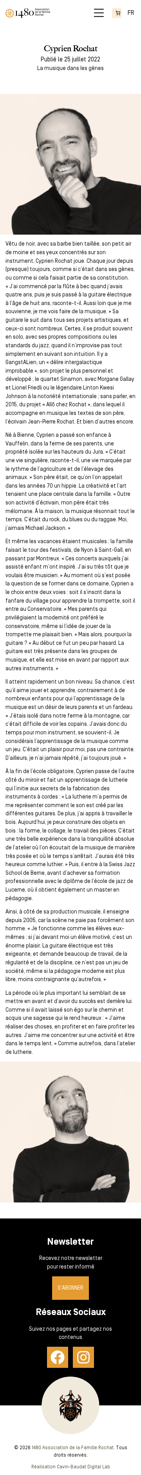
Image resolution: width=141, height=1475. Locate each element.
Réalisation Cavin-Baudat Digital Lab (70, 1467)
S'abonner (70, 1288)
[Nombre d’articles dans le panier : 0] (116, 12)
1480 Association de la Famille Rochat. (73, 1447)
